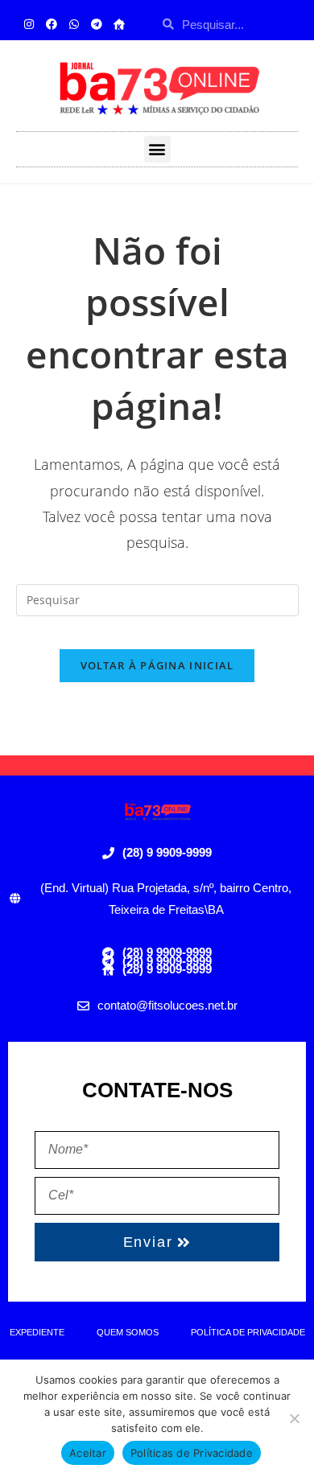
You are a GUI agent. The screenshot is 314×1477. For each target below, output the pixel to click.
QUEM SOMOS (128, 1332)
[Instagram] (29, 24)
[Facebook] (51, 24)
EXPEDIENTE (37, 1332)
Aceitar (87, 1452)
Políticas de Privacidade (191, 1452)
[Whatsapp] (74, 24)
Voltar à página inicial (157, 665)
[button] (157, 149)
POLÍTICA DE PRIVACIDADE (248, 1332)
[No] (294, 1418)
